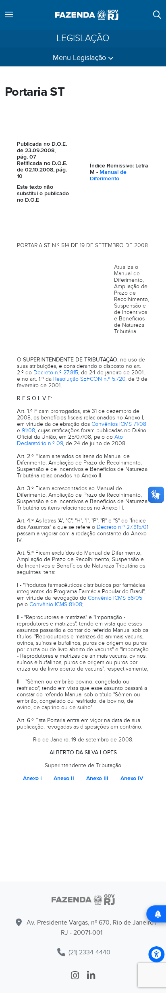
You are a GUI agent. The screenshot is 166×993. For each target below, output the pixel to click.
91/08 (28, 430)
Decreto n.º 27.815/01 (122, 527)
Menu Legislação (80, 58)
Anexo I (32, 778)
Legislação (83, 38)
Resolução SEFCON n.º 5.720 (89, 379)
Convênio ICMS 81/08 (55, 604)
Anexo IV (131, 778)
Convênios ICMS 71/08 (118, 424)
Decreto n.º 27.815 (55, 372)
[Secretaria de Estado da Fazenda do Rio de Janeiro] (86, 15)
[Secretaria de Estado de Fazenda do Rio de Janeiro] (83, 901)
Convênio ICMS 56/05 (115, 598)
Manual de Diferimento (108, 175)
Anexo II (64, 778)
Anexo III (97, 778)
